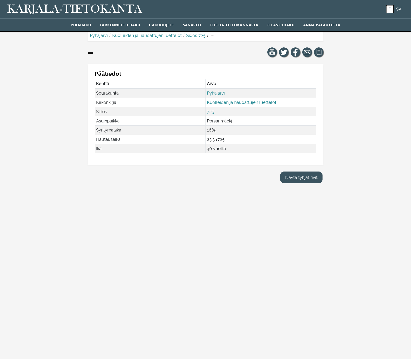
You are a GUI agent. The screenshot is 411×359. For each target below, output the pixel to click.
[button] (272, 52)
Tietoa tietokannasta (234, 24)
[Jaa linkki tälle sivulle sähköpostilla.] (307, 52)
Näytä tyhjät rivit (301, 177)
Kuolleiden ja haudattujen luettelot (147, 35)
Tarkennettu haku (120, 24)
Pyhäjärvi (99, 35)
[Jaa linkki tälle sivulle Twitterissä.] (284, 52)
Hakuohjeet (161, 24)
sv (398, 9)
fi (389, 9)
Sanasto (192, 24)
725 (210, 111)
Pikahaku (81, 24)
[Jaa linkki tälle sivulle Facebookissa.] (295, 52)
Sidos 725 (196, 35)
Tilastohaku (280, 24)
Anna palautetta (321, 24)
